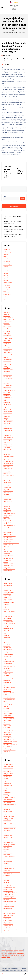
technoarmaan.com (8, 541)
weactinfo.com (7, 851)
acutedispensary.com (8, 894)
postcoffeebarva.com (8, 813)
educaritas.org (7, 340)
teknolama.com (7, 821)
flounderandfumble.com (9, 456)
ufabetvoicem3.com (8, 439)
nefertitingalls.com (7, 335)
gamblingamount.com (8, 915)
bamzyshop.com (7, 506)
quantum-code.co (7, 477)
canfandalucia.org (7, 520)
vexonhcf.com (7, 609)
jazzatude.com (7, 637)
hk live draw (6, 292)
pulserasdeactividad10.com (9, 731)
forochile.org (6, 658)
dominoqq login (5, 951)
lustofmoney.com (7, 922)
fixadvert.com (6, 604)
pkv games (6, 296)
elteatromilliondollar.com (9, 814)
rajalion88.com (7, 324)
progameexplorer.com (8, 555)
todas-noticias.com (8, 785)
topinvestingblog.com (8, 628)
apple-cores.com (7, 729)
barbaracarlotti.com (8, 732)
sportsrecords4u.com (8, 426)
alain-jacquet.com (7, 802)
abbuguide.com (7, 368)
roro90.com (6, 778)
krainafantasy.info (7, 783)
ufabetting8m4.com (8, 430)
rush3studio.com (7, 776)
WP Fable (24, 970)
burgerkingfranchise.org (9, 816)
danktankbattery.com (8, 861)
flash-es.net (6, 877)
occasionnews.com (8, 920)
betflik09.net (6, 343)
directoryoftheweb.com (8, 773)
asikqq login (6, 278)
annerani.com (6, 635)
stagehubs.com (7, 312)
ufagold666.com (7, 499)
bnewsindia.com (7, 503)
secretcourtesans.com (8, 317)
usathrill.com (6, 517)
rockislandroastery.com (9, 556)
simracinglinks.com (8, 616)
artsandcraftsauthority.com (9, 569)
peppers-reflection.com (9, 925)
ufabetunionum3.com (8, 432)
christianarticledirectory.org (10, 750)
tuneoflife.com (7, 927)
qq (4, 298)
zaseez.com (6, 330)
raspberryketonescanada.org (10, 513)
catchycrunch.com (7, 331)
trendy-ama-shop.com (8, 491)
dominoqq (6, 273)
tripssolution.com (7, 395)
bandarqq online (7, 258)
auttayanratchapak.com (8, 811)
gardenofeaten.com (8, 837)
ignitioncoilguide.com (8, 563)
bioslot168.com (7, 567)
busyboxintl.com (7, 809)
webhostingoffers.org (8, 371)
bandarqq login (5, 955)
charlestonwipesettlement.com (10, 901)
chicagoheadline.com (8, 321)
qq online (6, 275)
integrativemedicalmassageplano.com (12, 872)
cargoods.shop (7, 795)
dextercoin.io (6, 748)
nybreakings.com (7, 524)
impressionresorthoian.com (10, 884)
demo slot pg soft (7, 294)
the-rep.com (6, 632)
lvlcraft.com (6, 388)
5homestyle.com (7, 751)
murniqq (11, 955)
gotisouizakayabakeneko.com (10, 804)
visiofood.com (7, 494)
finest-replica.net (7, 482)
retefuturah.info (7, 459)
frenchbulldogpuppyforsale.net (10, 741)
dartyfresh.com (7, 350)
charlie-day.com (7, 865)
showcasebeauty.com (8, 621)
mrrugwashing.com (8, 873)
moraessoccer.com (8, 656)
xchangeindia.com (7, 529)
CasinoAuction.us (7, 710)
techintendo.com (7, 376)
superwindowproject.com (9, 718)
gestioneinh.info (7, 484)
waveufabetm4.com (8, 440)
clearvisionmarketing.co (9, 475)
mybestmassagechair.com (9, 699)
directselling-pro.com (8, 558)
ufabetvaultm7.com (7, 435)
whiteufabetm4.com (8, 446)
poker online (21, 955)
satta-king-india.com (8, 397)
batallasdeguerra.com (8, 651)
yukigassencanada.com (9, 399)
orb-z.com (6, 825)
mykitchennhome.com (8, 713)
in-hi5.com (6, 781)
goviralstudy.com (7, 725)
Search (5, 196)
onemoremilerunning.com (9, 840)
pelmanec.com (7, 769)
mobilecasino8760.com (9, 705)
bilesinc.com (6, 642)
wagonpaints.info (7, 472)
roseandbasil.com (7, 691)
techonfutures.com (7, 510)
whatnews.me (6, 478)
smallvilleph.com (7, 647)
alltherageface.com (8, 551)
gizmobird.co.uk (7, 588)
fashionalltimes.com (8, 537)
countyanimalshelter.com (9, 906)
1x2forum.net (6, 314)
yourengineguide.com (8, 522)
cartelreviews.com (7, 381)
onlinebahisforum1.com (9, 319)
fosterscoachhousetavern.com (10, 827)
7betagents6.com (7, 404)
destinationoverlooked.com (9, 913)
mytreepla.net (6, 418)
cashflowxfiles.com (8, 846)
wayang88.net (7, 442)
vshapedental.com (7, 518)
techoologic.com (7, 511)
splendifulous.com (7, 425)
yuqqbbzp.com (7, 402)
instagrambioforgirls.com (9, 844)
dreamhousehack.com (8, 532)
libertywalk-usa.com (8, 585)
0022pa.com (6, 639)
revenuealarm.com (7, 560)
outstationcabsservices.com (9, 525)
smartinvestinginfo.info (8, 461)
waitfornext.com (7, 473)
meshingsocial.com (8, 853)
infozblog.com (7, 675)
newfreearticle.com (8, 833)
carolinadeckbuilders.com (9, 627)
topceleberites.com (8, 428)
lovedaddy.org (7, 870)
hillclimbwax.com (7, 917)
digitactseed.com (7, 387)
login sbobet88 (7, 263)
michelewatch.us (7, 597)
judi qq (5, 259)
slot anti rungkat (20, 953)
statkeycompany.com (8, 625)
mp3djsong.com (7, 590)
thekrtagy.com (6, 527)
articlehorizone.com (8, 400)
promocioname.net (8, 663)
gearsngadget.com (8, 411)
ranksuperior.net (7, 910)
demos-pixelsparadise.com (9, 611)
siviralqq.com (6, 882)
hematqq (15, 955)
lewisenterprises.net (8, 352)
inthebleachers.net (7, 736)
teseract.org (6, 489)
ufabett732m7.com (7, 492)
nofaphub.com (7, 333)
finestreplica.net (7, 454)
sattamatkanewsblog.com (9, 896)
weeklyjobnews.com (8, 905)
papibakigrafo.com (8, 720)
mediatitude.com (7, 613)
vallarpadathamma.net (8, 818)
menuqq (3, 950)
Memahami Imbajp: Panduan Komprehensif (13, 226)
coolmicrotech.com (8, 530)
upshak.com (6, 879)
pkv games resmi (7, 251)
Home (13, 30)
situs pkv (8, 957)
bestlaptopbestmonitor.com (9, 687)
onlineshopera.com (8, 349)
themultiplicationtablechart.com (10, 744)
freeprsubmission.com (8, 498)
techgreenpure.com (8, 378)
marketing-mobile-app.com (9, 856)
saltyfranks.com (7, 633)
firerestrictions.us (7, 670)
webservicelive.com (8, 570)
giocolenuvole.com (8, 359)
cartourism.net (7, 727)
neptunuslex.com (7, 594)
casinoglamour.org (8, 746)
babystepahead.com (8, 911)
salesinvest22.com (7, 487)
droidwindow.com (7, 496)
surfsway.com (6, 383)
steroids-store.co (7, 682)
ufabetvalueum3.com (8, 433)
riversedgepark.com (8, 328)
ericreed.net (6, 701)
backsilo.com (6, 880)
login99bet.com (7, 316)
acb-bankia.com (7, 875)
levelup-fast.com (7, 416)
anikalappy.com (7, 447)
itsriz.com (6, 794)
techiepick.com (7, 504)
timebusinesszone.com (8, 924)
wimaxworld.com (7, 665)
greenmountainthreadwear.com (10, 892)
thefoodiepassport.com (9, 717)
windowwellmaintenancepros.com (11, 929)
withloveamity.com (7, 362)
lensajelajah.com (7, 342)
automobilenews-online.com (10, 536)
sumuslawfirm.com (8, 889)
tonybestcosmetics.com (9, 544)
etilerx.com (6, 452)
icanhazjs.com (7, 722)
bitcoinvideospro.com (8, 799)
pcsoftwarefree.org (8, 354)
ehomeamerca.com (8, 375)
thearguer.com (7, 854)
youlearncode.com (7, 364)
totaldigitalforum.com (8, 539)
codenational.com (7, 553)
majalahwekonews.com (9, 766)
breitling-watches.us (8, 601)
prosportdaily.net (7, 485)
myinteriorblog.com (8, 501)
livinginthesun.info (7, 792)
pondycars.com (7, 508)
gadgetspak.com (7, 409)
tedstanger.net (6, 466)
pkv (4, 299)
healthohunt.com (7, 458)
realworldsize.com (7, 820)
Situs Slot (6, 64)
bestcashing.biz (7, 668)
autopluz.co (6, 606)
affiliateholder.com (8, 931)
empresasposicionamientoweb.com (11, 543)
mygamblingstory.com (8, 764)
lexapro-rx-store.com (8, 737)
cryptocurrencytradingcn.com (10, 898)
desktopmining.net (7, 734)
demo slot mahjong (8, 282)
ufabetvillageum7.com (8, 437)
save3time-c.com (7, 607)
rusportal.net (6, 788)
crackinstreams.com (8, 407)
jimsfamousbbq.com (8, 583)
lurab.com (6, 562)
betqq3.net (6, 706)
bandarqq (6, 254)
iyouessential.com (7, 361)
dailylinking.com (7, 355)
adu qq (5, 256)
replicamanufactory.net (8, 421)
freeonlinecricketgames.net (9, 666)
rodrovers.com (7, 394)
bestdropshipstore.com (8, 380)
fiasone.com (6, 859)
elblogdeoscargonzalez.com (10, 679)
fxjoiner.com (6, 548)
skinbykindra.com (7, 550)
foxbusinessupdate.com (9, 868)
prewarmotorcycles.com (9, 614)
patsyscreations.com (8, 336)
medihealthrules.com (8, 515)
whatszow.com (7, 373)
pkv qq (5, 268)
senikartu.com (7, 787)
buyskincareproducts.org (9, 739)
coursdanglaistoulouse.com (9, 592)
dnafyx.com (6, 357)
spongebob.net (7, 807)
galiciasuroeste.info (8, 649)
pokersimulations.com (8, 420)
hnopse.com (6, 918)
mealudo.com (6, 863)
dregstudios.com (7, 653)
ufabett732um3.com (8, 468)
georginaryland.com (8, 689)
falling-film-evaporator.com (9, 887)
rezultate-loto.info (7, 423)
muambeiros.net (7, 673)
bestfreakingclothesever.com (10, 885)
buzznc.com (6, 546)
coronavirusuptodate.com (9, 406)
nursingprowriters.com (8, 891)
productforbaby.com (8, 823)
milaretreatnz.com (7, 644)
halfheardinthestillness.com (9, 698)
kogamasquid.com (8, 743)
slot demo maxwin (7, 287)
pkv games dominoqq (8, 252)
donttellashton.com (8, 775)
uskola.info (6, 470)
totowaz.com (6, 899)
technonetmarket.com (8, 465)
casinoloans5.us (7, 708)
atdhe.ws (5, 694)
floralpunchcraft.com (8, 858)
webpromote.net (7, 680)
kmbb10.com (6, 847)
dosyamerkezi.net (7, 618)
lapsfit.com (6, 414)
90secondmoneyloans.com (9, 390)
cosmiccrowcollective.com (9, 801)
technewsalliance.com (8, 463)
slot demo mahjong (8, 265)
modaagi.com (7, 646)
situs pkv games (7, 261)
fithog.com (6, 685)
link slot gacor (7, 285)
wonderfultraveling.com (9, 661)
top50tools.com (7, 630)
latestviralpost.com (8, 832)
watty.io (5, 790)
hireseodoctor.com (8, 413)
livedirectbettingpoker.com (9, 866)
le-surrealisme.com (8, 620)
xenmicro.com (7, 347)
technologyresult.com (8, 369)
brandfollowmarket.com (9, 903)
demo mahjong (7, 284)
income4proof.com (8, 338)
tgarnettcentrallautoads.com (9, 602)
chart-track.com (7, 659)
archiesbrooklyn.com (8, 672)
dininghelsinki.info (8, 449)
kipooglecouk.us (7, 711)
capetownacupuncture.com (9, 797)
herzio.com (6, 780)
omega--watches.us (8, 599)
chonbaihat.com (7, 677)
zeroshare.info (7, 640)
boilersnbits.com (7, 830)
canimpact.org (7, 724)
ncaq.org (5, 345)
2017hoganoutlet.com (8, 768)
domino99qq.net (7, 771)
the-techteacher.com (8, 534)
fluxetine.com (6, 703)
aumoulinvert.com (7, 715)
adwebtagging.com (8, 908)
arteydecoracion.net (8, 684)
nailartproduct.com (8, 385)
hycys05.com (6, 839)
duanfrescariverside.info (9, 451)
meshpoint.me (7, 806)
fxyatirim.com (6, 366)
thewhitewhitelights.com (9, 692)
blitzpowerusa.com (8, 835)
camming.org (6, 323)
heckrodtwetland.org (8, 696)
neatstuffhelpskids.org (8, 654)
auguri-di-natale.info (8, 595)
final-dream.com (7, 480)
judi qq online (7, 249)
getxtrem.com (6, 849)
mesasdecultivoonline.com (9, 828)
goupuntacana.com (8, 326)
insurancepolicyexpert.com (9, 623)
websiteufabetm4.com (8, 444)
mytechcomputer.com (8, 565)
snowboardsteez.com (8, 842)
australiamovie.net (7, 587)
